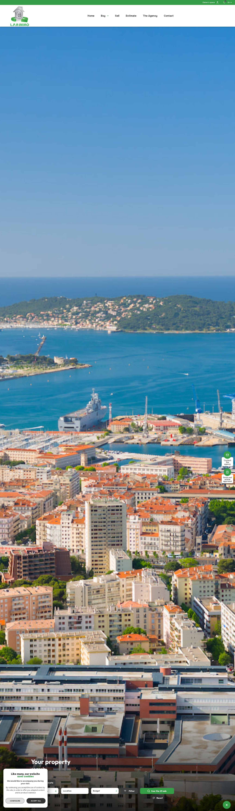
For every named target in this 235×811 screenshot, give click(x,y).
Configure (15, 801)
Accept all (36, 801)
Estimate (48, 782)
